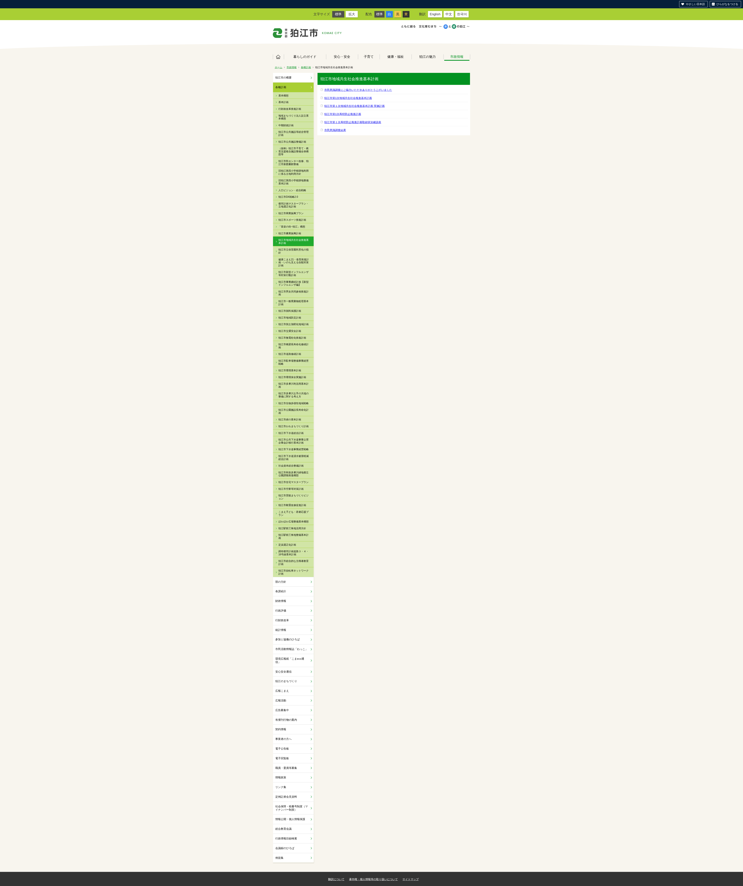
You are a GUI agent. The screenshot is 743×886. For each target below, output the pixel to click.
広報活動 (280, 700)
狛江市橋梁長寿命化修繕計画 (293, 346)
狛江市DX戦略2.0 (288, 196)
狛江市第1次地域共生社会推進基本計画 (348, 98)
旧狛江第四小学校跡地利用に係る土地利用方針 (293, 172)
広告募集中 (282, 710)
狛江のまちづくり (286, 681)
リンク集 (280, 787)
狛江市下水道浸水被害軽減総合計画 (293, 458)
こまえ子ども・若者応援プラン (293, 513)
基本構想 (283, 95)
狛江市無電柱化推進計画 (292, 337)
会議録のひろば (284, 848)
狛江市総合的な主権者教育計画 (293, 563)
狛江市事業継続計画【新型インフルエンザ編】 (293, 283)
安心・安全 (342, 56)
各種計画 (306, 67)
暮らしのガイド (304, 56)
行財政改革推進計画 (289, 108)
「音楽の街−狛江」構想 (291, 226)
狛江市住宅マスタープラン (293, 482)
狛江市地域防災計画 (289, 317)
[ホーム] (295, 33)
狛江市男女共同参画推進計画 (293, 293)
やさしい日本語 (695, 4)
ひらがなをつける (727, 4)
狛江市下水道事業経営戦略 (293, 449)
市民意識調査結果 (335, 130)
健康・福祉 (395, 56)
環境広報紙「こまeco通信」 (289, 660)
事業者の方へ (283, 738)
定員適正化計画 (287, 544)
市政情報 (456, 56)
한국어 (462, 14)
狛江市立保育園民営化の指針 (293, 251)
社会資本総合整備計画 (291, 465)
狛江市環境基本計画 (289, 370)
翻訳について (336, 879)
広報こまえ (282, 690)
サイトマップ (410, 879)
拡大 (351, 14)
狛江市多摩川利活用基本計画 (293, 385)
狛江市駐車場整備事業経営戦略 (293, 362)
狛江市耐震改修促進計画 (292, 505)
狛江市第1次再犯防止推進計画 (342, 114)
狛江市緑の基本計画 (289, 419)
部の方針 (280, 581)
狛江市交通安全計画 (289, 331)
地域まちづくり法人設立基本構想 (293, 117)
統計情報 (280, 629)
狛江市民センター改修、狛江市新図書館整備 (293, 163)
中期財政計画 (286, 125)
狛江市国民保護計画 (289, 310)
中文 (448, 14)
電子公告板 (282, 748)
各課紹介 (280, 591)
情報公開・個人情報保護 (290, 819)
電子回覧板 (282, 758)
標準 (338, 14)
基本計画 (283, 102)
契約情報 (280, 729)
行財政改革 (282, 620)
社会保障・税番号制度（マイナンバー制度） (291, 808)
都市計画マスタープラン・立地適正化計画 (293, 205)
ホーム (278, 57)
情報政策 (280, 777)
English (435, 14)
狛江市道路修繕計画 (289, 354)
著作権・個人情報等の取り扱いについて (373, 879)
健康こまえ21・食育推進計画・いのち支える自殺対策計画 (293, 262)
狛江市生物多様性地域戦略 (293, 403)
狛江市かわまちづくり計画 (293, 426)
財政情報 (280, 600)
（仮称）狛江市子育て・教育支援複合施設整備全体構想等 (293, 151)
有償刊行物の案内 (286, 719)
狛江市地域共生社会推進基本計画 (293, 242)
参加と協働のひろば (287, 639)
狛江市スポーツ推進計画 (292, 219)
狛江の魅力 (427, 56)
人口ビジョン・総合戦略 (292, 190)
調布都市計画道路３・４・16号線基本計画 (293, 553)
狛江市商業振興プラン (291, 213)
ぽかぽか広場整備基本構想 (293, 521)
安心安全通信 (283, 671)
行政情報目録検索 (286, 838)
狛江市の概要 (283, 77)
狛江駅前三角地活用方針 (292, 528)
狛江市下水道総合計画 (291, 433)
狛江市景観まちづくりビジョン (293, 497)
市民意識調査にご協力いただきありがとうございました (358, 89)
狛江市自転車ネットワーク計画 (293, 572)
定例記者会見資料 (286, 796)
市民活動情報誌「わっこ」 (291, 649)
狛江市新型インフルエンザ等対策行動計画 (293, 274)
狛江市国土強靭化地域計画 (293, 324)
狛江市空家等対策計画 (291, 488)
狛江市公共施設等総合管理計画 (293, 133)
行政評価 (280, 610)
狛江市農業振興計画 (289, 233)
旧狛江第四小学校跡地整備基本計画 (293, 182)
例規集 (279, 857)
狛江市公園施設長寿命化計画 (293, 411)
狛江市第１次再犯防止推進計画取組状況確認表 (352, 122)
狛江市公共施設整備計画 (292, 141)
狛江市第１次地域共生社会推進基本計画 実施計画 (354, 105)
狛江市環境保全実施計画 (292, 377)
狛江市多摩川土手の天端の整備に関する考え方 (293, 395)
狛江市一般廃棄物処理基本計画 (293, 303)
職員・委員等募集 (286, 767)
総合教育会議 (283, 828)
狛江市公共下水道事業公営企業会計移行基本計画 (293, 441)
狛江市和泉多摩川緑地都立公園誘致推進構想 (293, 474)
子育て (369, 56)
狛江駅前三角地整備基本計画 (293, 536)
